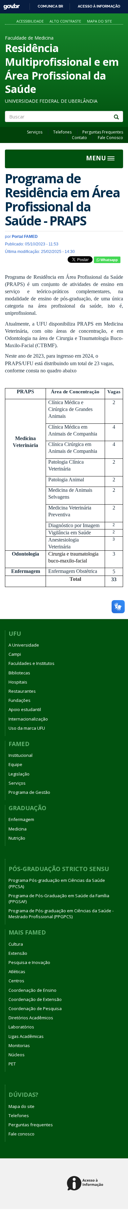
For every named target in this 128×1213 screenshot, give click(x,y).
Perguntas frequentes (31, 1125)
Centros (16, 981)
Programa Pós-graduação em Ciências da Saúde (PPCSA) (57, 883)
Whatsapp (108, 260)
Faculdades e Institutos (31, 663)
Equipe (15, 764)
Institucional (20, 755)
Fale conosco (21, 1134)
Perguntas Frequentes (102, 132)
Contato (79, 137)
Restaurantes (22, 691)
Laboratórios (21, 1027)
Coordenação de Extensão (35, 999)
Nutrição (17, 838)
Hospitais (18, 682)
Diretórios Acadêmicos (31, 1018)
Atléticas (17, 971)
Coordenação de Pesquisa (35, 1008)
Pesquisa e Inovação (29, 962)
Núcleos (17, 1055)
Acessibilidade (30, 21)
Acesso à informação (99, 6)
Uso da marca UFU (27, 728)
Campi (15, 654)
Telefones (62, 132)
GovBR (9, 5)
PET (12, 1064)
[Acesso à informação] (86, 1184)
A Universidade (24, 645)
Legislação (19, 774)
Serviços (34, 132)
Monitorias (19, 1045)
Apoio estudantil (25, 709)
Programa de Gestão (29, 792)
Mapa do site (99, 21)
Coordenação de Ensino (32, 990)
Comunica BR (50, 6)
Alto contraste (65, 21)
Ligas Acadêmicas (26, 1036)
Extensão (18, 953)
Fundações (20, 700)
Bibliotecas (19, 673)
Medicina (18, 829)
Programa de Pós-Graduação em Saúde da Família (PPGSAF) (59, 898)
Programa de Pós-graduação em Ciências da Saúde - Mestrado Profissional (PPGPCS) (61, 913)
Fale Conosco (110, 137)
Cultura (16, 944)
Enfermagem (21, 819)
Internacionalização (28, 719)
